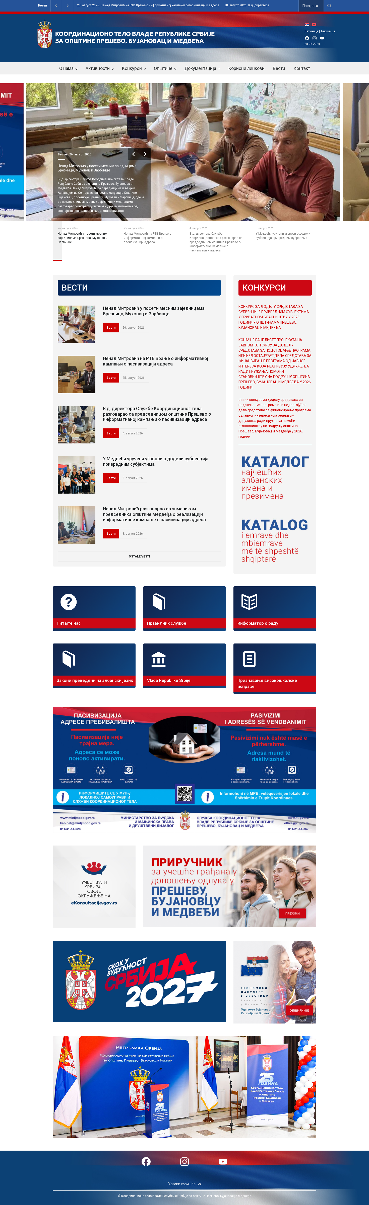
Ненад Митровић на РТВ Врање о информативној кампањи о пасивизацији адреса (99, 168)
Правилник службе (166, 623)
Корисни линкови (246, 68)
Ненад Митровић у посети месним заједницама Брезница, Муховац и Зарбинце (154, 311)
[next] (145, 154)
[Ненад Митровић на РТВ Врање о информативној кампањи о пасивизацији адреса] (76, 374)
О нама (66, 68)
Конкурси (132, 68)
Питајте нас (69, 623)
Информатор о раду (257, 623)
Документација (200, 68)
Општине (163, 68)
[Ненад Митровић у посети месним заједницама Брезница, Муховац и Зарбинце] (76, 324)
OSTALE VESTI (139, 556)
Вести (42, 5)
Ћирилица (328, 31)
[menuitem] (308, 25)
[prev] (133, 154)
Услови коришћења (184, 1184)
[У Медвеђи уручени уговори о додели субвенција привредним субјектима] (76, 475)
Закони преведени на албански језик (95, 680)
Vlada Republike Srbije (169, 680)
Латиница (311, 31)
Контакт (301, 68)
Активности (98, 68)
